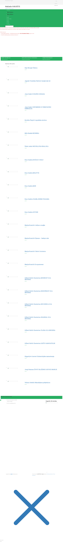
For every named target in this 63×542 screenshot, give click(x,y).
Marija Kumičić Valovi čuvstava (35, 251)
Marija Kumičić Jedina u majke (35, 225)
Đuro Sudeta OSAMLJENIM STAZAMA (37, 199)
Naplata (56, 3)
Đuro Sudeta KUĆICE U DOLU (34, 160)
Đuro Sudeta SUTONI (31, 212)
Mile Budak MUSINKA (32, 133)
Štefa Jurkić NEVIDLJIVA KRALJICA (36, 146)
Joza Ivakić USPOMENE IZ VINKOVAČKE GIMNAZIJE (38, 107)
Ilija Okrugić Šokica (31, 68)
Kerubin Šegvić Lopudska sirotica (36, 120)
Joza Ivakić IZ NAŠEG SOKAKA (35, 94)
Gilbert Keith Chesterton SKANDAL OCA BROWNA (38, 318)
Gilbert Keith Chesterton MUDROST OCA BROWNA (38, 278)
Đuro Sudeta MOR (30, 186)
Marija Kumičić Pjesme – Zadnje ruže (37, 238)
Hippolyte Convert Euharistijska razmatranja (39, 356)
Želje (56, 1)
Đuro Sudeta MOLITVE (32, 173)
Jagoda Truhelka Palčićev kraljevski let (37, 81)
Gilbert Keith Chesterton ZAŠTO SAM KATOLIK (40, 343)
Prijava (2, 398)
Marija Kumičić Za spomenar (34, 264)
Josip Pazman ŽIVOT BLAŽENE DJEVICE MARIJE (41, 369)
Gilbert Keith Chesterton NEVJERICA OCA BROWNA (38, 304)
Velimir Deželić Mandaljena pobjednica (37, 382)
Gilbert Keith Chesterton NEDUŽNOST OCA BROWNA (39, 291)
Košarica (55, 5)
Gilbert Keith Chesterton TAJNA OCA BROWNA (40, 330)
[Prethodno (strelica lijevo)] (0, 541)
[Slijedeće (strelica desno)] (1, 541)
